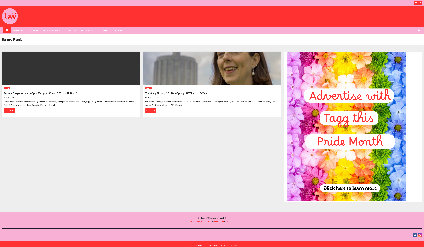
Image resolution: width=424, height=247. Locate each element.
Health (7, 88)
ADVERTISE (229, 221)
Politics (72, 30)
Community (18, 30)
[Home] (7, 30)
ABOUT (199, 221)
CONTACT (208, 221)
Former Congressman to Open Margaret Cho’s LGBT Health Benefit (41, 93)
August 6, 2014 (153, 98)
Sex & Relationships (53, 30)
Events (106, 30)
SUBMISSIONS (218, 221)
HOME (192, 221)
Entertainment (89, 30)
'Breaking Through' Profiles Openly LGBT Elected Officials (177, 93)
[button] (419, 30)
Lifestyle (33, 30)
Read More (9, 110)
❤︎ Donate (120, 30)
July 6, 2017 (10, 98)
